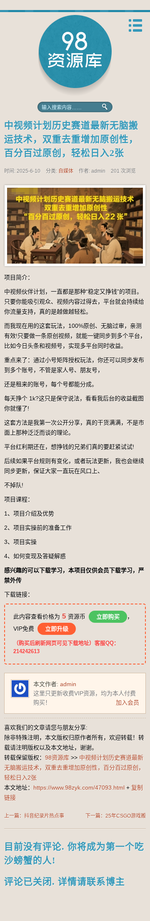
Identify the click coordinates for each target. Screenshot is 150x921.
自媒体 (65, 171)
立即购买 (108, 616)
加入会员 (127, 702)
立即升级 (56, 628)
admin (68, 684)
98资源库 (75, 55)
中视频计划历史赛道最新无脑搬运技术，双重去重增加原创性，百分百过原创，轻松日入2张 (71, 139)
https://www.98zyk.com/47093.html (79, 787)
